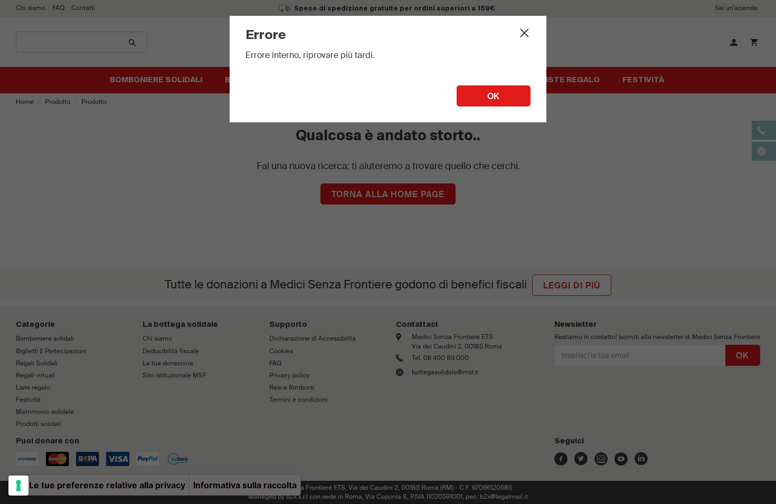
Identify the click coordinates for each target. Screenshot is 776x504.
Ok (493, 96)
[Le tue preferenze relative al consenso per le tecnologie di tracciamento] (18, 486)
